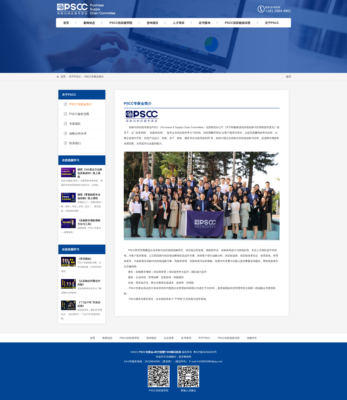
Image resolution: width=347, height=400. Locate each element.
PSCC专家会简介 (80, 104)
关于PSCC (75, 76)
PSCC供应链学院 (129, 338)
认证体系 (169, 338)
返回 (288, 76)
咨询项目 (151, 338)
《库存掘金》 (85, 258)
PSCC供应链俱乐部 (229, 338)
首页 (63, 76)
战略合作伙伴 (78, 133)
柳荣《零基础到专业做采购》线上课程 (89, 196)
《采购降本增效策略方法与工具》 (89, 222)
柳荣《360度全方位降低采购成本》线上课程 (90, 173)
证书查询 (186, 338)
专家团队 (75, 124)
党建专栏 (252, 338)
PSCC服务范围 (79, 114)
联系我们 (75, 143)
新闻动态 (107, 338)
